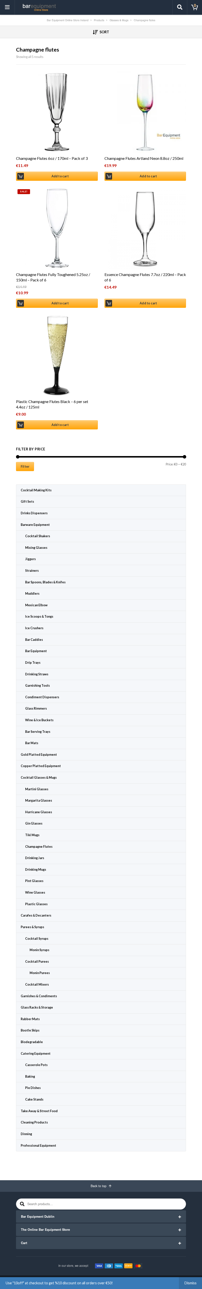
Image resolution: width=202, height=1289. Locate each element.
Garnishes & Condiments (39, 996)
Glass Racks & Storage (37, 1007)
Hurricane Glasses (38, 812)
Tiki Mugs (32, 835)
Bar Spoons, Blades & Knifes (45, 582)
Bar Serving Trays (37, 732)
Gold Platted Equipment (39, 754)
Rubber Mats (30, 1019)
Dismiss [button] (191, 1283)
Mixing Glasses (36, 548)
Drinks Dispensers (34, 513)
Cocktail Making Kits (36, 490)
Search (21, 1204)
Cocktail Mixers (37, 984)
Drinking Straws (36, 674)
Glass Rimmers (36, 708)
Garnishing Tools (37, 685)
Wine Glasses (35, 892)
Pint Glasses (34, 881)
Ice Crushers (34, 628)
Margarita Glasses (38, 800)
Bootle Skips (30, 1030)
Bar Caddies (34, 640)
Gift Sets (27, 501)
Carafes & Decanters (36, 915)
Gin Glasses (33, 823)
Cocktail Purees (37, 961)
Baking (30, 1076)
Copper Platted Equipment (41, 766)
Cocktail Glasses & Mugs (39, 777)
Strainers (32, 570)
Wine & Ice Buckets (39, 720)
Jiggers (30, 559)
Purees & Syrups (32, 927)
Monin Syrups (39, 950)
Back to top (99, 1186)
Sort (104, 32)
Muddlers (32, 593)
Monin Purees (40, 973)
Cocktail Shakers (37, 536)
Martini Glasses (36, 789)
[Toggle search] (179, 7)
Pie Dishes (33, 1088)
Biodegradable (32, 1042)
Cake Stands (34, 1099)
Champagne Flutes (38, 846)
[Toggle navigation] (7, 7)
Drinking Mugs (35, 869)
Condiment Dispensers (42, 697)
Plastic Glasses (36, 904)
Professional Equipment (38, 1145)
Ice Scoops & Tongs (39, 616)
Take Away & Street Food (39, 1111)
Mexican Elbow (36, 605)
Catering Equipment (35, 1053)
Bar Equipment (36, 651)
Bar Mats (31, 743)
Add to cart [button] (60, 176)
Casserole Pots (36, 1065)
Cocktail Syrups (36, 938)
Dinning (26, 1134)
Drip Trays (32, 662)
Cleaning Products (34, 1122)
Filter (25, 466)
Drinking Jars (34, 858)
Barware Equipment (35, 525)
